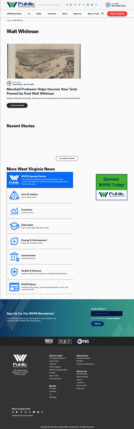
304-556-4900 (20, 374)
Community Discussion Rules (22, 416)
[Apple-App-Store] (67, 5)
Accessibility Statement (57, 358)
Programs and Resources (85, 364)
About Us (77, 14)
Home (9, 20)
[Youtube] (88, 5)
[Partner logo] (49, 341)
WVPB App (53, 397)
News (64, 14)
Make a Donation (117, 14)
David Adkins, (18, 84)
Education (17, 82)
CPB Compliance (55, 367)
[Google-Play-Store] (71, 5)
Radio (38, 14)
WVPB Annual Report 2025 (58, 370)
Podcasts (52, 14)
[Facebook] (75, 5)
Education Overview (83, 358)
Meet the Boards (82, 377)
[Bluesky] (92, 5)
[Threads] (84, 5)
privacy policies (113, 318)
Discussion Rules (55, 379)
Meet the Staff (81, 386)
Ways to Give (93, 14)
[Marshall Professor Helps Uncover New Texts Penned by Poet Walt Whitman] (44, 61)
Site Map (52, 373)
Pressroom (80, 388)
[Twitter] (96, 5)
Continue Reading (17, 105)
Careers (79, 380)
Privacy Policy (54, 361)
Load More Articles (67, 158)
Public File (52, 364)
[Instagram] (79, 5)
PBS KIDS (80, 361)
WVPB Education (14, 14)
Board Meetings (82, 374)
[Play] (9, 83)
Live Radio (52, 391)
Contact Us (80, 383)
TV (29, 14)
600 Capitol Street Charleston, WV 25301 (20, 371)
